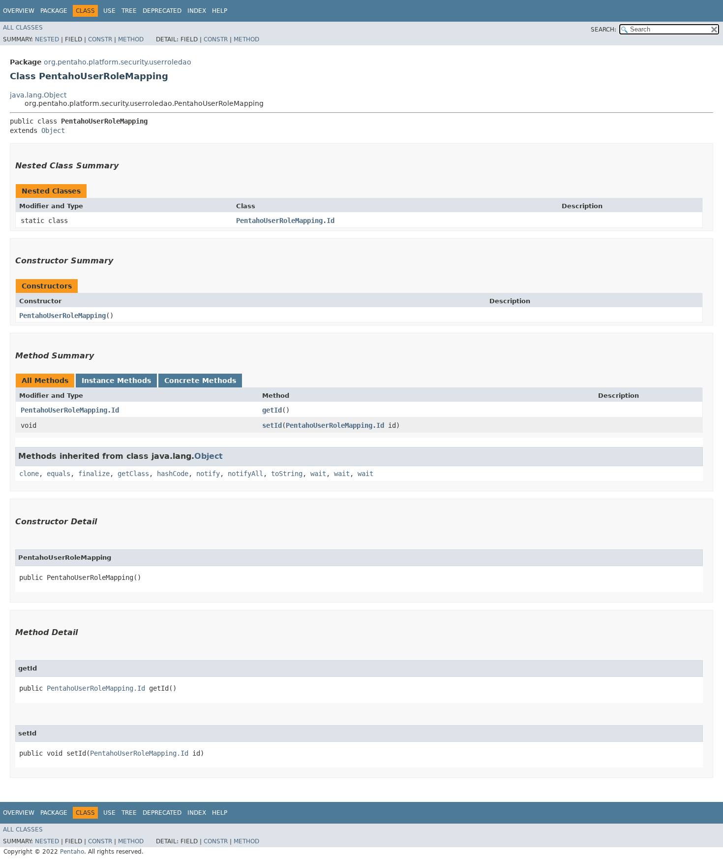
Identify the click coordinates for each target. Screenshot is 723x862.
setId (272, 425)
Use (109, 10)
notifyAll (245, 474)
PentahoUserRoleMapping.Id (285, 220)
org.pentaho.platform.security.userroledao (117, 62)
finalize (94, 474)
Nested (47, 39)
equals (58, 474)
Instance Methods (116, 380)
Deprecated (162, 10)
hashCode (172, 474)
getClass (133, 474)
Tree (129, 10)
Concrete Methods (200, 380)
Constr (100, 39)
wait (318, 474)
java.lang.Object (38, 95)
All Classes (23, 27)
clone (29, 474)
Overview (18, 10)
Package (53, 10)
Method (131, 39)
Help (219, 10)
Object (53, 130)
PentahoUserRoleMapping (62, 315)
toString (286, 474)
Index (196, 10)
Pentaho (72, 851)
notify (208, 474)
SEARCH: (603, 29)
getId (272, 410)
